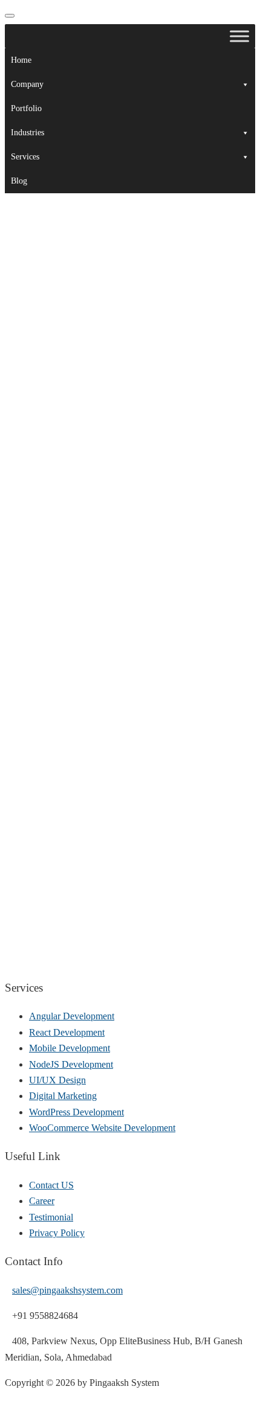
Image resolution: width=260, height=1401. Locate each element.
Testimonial (51, 1217)
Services (25, 156)
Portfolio (26, 108)
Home (21, 60)
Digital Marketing (63, 1096)
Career (41, 1201)
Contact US (51, 1185)
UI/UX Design (57, 1080)
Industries (27, 132)
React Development (67, 1032)
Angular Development (71, 1016)
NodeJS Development (71, 1064)
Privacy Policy (57, 1233)
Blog (19, 180)
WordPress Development (76, 1112)
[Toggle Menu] (239, 36)
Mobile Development (69, 1048)
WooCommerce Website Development (102, 1128)
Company (27, 84)
